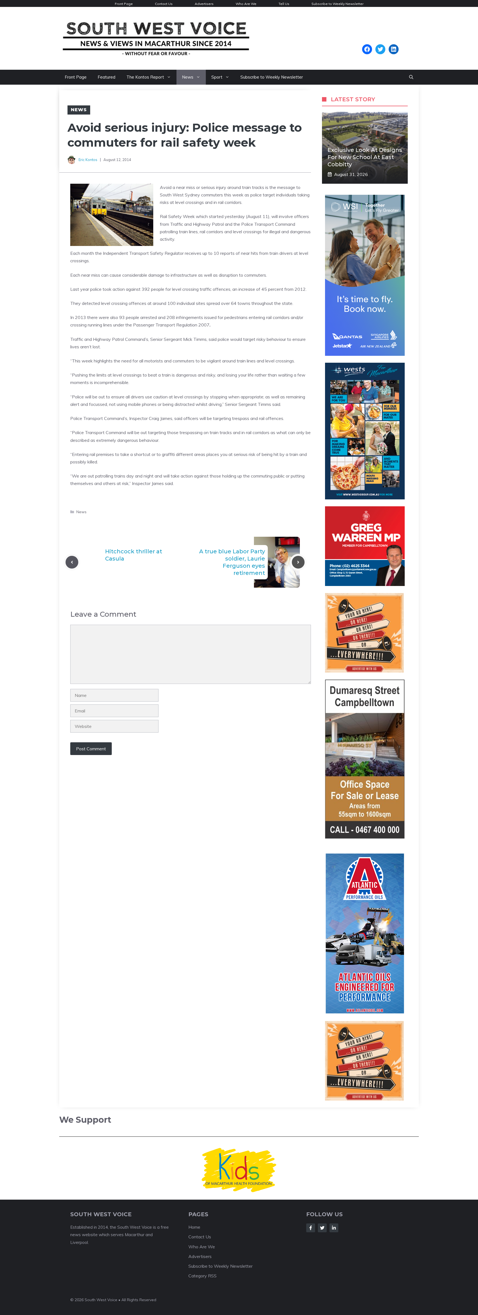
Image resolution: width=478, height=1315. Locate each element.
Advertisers (204, 4)
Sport (216, 77)
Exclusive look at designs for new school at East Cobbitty (365, 157)
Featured (106, 77)
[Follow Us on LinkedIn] (333, 1229)
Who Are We (246, 4)
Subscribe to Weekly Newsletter (337, 4)
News (187, 77)
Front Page (124, 4)
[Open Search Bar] (411, 77)
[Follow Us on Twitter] (322, 1229)
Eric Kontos (88, 159)
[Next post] (298, 562)
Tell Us (284, 4)
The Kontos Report (145, 77)
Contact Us (164, 4)
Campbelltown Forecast (380, 41)
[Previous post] (72, 562)
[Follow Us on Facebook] (310, 1229)
